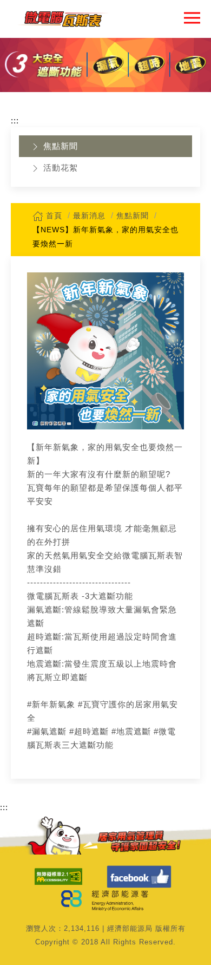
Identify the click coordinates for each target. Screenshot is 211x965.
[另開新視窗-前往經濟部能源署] (105, 899)
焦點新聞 (59, 146)
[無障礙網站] (58, 876)
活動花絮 (59, 167)
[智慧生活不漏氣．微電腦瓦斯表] (63, 19)
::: (15, 120)
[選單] (192, 17)
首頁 (52, 215)
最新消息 (89, 215)
